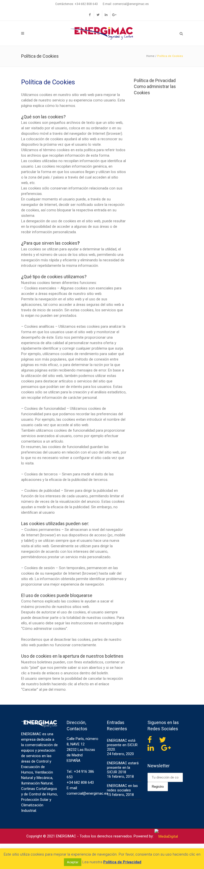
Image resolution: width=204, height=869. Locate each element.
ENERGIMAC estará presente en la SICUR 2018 (123, 767)
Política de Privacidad (155, 80)
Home (150, 56)
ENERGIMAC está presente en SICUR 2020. (122, 745)
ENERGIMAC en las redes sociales (122, 787)
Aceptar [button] (72, 862)
